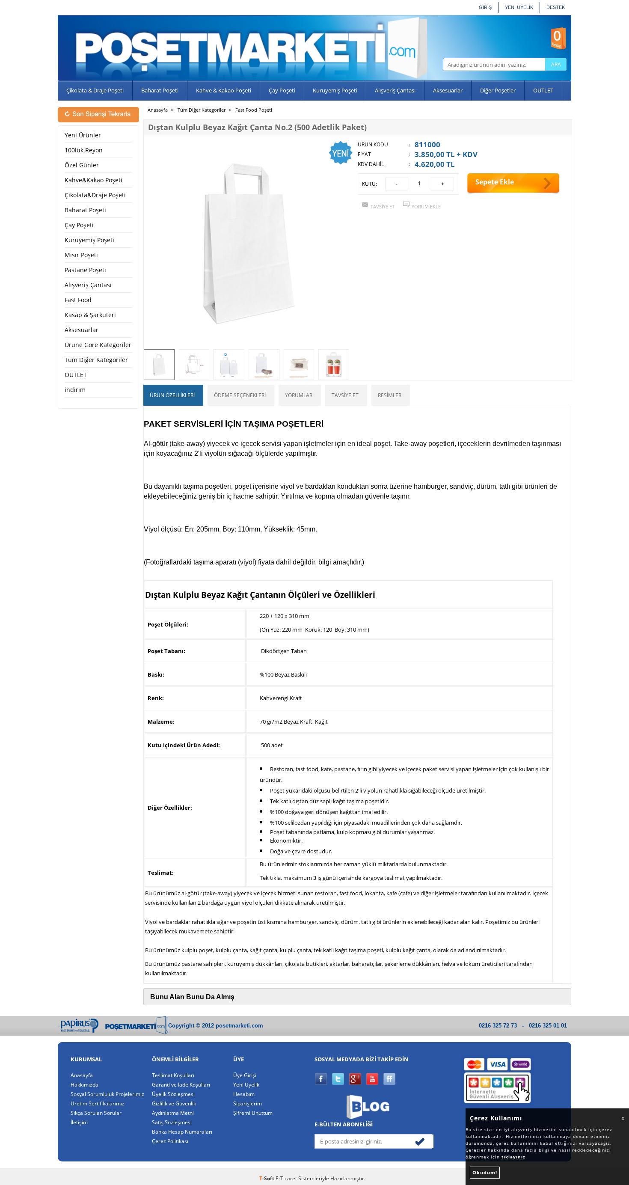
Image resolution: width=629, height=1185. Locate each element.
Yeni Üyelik (246, 1084)
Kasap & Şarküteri (90, 315)
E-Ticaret (286, 1178)
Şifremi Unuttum (253, 1112)
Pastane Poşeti (85, 270)
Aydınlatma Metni (173, 1112)
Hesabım (244, 1093)
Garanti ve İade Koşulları (181, 1084)
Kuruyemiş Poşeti (335, 90)
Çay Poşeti (282, 90)
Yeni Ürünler (83, 135)
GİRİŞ (485, 7)
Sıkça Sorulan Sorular (96, 1112)
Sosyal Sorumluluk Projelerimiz (107, 1093)
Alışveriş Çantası (395, 90)
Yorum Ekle (426, 206)
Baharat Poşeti (159, 90)
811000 (427, 144)
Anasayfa (82, 1075)
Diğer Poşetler (498, 90)
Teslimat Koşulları (173, 1075)
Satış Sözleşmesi (172, 1122)
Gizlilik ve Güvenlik (174, 1103)
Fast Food (78, 300)
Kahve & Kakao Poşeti (223, 90)
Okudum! (484, 1172)
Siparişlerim (247, 1103)
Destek (555, 7)
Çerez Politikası (170, 1140)
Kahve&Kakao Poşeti (93, 180)
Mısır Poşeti (81, 255)
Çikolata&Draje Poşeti (95, 195)
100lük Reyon (84, 150)
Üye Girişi (244, 1075)
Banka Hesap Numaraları (182, 1131)
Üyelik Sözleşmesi (173, 1093)
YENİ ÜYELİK (519, 7)
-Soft (267, 1178)
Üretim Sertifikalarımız (98, 1103)
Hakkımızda (84, 1084)
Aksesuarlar (448, 90)
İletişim (79, 1122)
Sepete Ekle (494, 182)
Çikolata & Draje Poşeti (95, 90)
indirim (75, 390)
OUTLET (543, 90)
